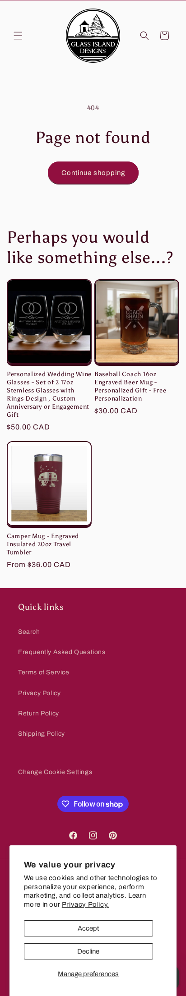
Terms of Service (44, 672)
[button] (18, 36)
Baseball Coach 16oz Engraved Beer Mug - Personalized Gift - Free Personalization (130, 386)
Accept (88, 928)
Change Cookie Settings (55, 772)
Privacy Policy (39, 693)
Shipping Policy (41, 733)
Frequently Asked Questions (62, 652)
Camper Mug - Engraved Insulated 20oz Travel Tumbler (43, 544)
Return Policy (38, 713)
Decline (88, 951)
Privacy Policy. (85, 904)
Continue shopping (93, 172)
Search (29, 631)
